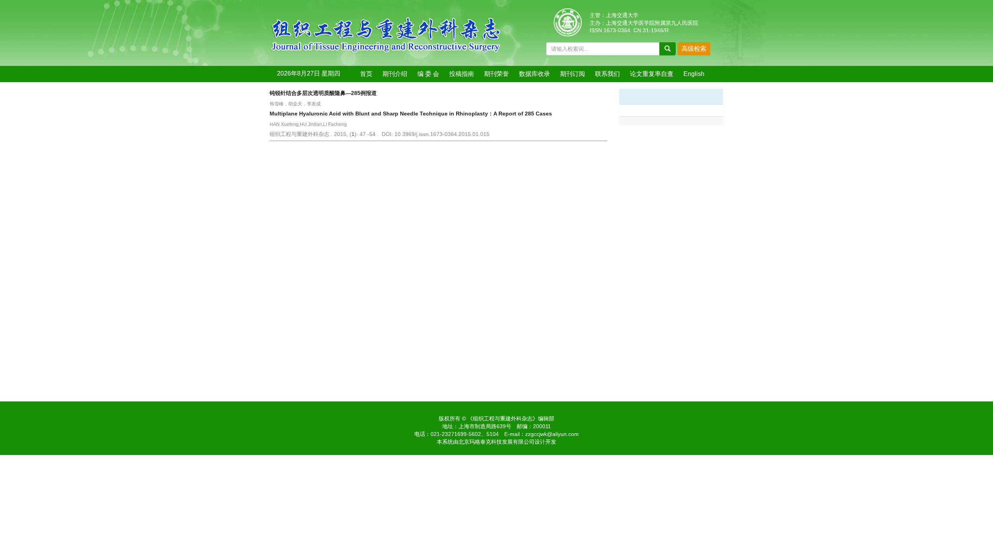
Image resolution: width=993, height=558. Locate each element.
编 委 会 (428, 74)
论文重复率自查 (651, 74)
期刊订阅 (572, 74)
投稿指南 (461, 74)
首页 (366, 74)
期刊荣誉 (496, 74)
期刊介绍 (394, 74)
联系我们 (607, 74)
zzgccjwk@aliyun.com (552, 434)
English (693, 74)
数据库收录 (534, 74)
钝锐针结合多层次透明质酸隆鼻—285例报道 (323, 93)
